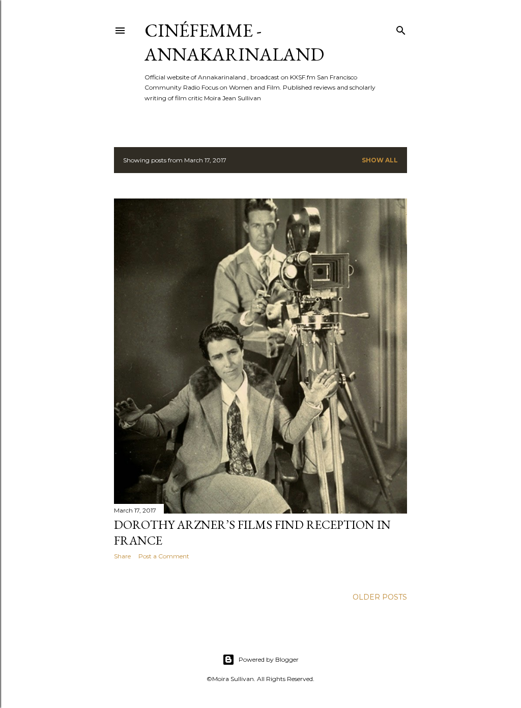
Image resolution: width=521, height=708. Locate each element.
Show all (380, 160)
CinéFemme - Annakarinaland (234, 42)
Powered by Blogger (269, 659)
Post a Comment (163, 556)
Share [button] (122, 556)
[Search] (401, 28)
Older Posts (380, 597)
